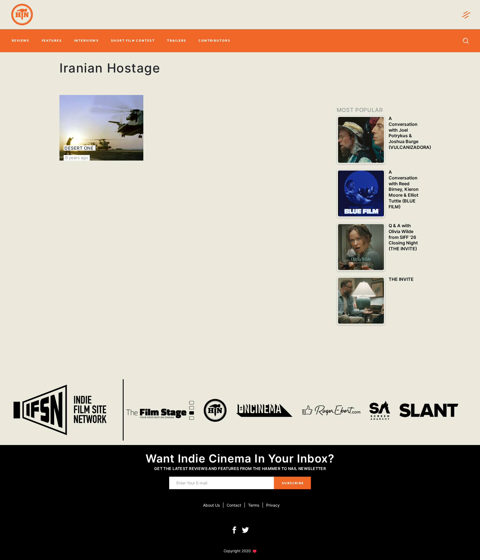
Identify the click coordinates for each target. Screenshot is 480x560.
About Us (211, 505)
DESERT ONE (79, 148)
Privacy (273, 505)
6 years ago (76, 157)
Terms (253, 505)
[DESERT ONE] (101, 128)
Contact (234, 505)
